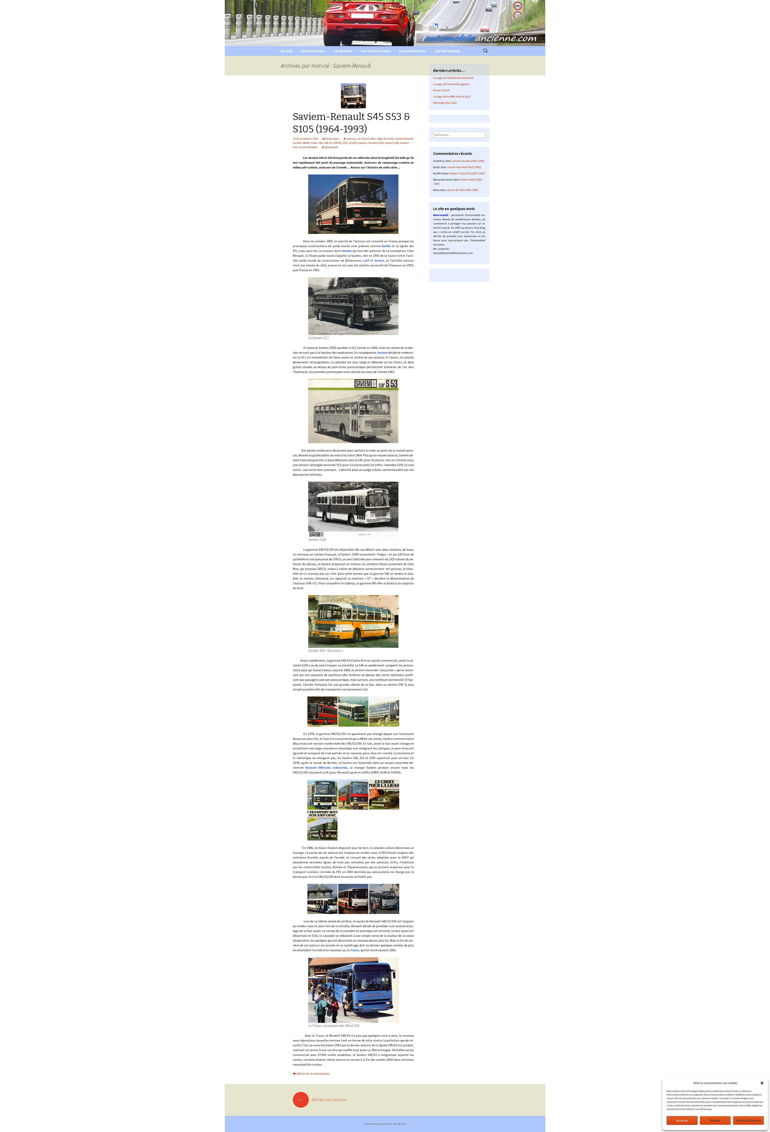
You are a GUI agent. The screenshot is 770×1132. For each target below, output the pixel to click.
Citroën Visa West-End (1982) (464, 167)
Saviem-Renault (308, 147)
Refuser (715, 1120)
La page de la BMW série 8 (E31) (452, 96)
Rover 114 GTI (441, 90)
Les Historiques (447, 51)
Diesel (365, 138)
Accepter (682, 1120)
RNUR (306, 143)
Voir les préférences (748, 1120)
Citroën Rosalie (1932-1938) (468, 161)
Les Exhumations (412, 51)
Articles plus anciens (322, 1099)
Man (373, 138)
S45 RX (337, 143)
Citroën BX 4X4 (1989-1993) (462, 190)
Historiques (332, 138)
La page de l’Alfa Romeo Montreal (453, 78)
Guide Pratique (313, 51)
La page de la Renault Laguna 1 (451, 84)
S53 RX (353, 143)
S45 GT (328, 143)
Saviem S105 (375, 143)
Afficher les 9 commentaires (313, 1073)
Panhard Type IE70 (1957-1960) (467, 173)
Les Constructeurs (376, 51)
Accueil (286, 51)
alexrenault (331, 147)
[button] (762, 1083)
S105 (314, 143)
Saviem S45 (392, 143)
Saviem (362, 143)
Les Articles (343, 51)
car (358, 138)
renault (398, 138)
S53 (345, 143)
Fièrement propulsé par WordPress (385, 1124)
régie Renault (385, 138)
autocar (350, 138)
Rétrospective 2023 (445, 103)
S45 (320, 143)
